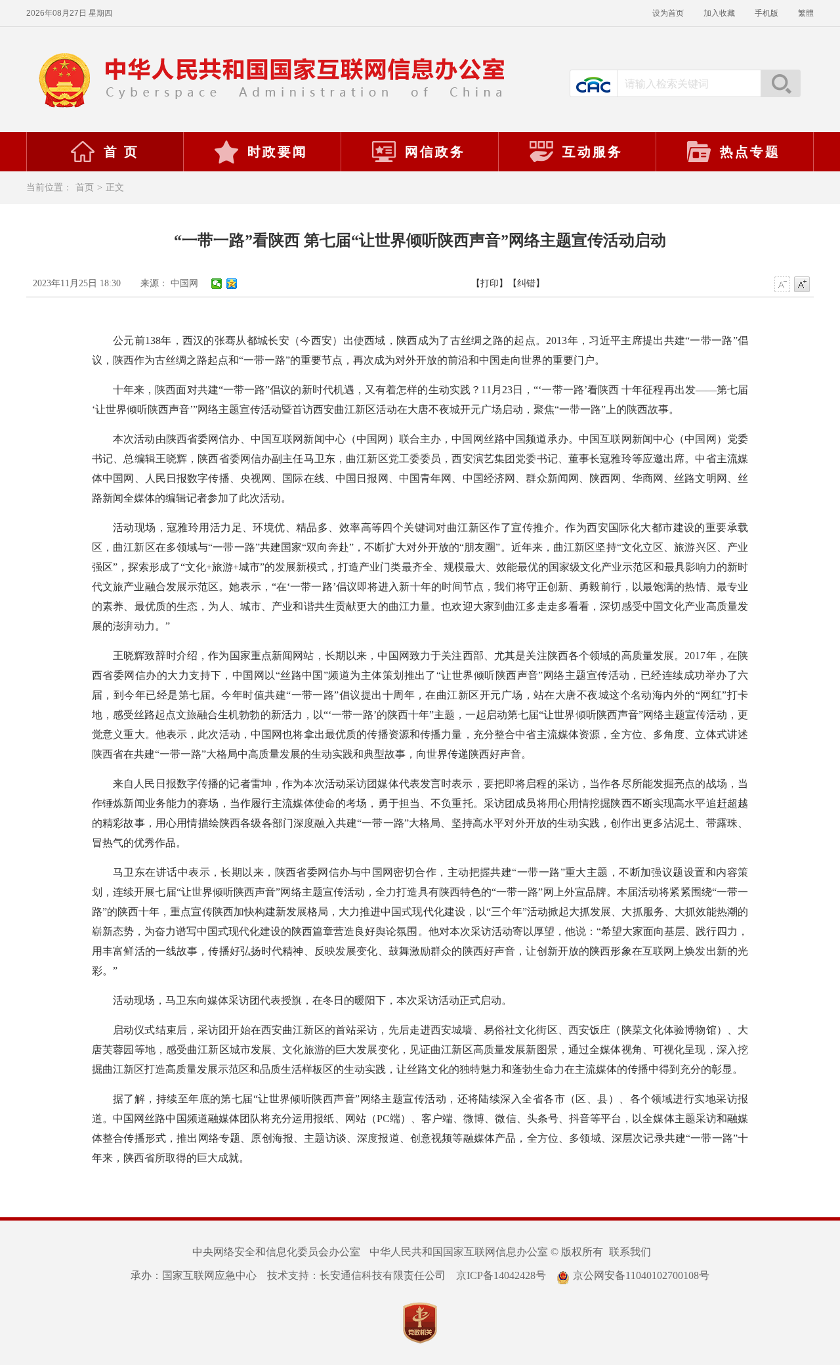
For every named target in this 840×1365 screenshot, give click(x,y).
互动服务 (592, 151)
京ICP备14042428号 (501, 1275)
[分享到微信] (216, 283)
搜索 (780, 83)
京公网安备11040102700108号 (641, 1275)
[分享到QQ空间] (232, 283)
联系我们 (630, 1251)
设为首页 (668, 13)
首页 (84, 187)
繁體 (806, 13)
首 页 (121, 151)
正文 (115, 187)
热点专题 (750, 151)
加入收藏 (719, 13)
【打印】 (489, 283)
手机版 (766, 13)
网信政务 (435, 151)
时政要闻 (277, 151)
